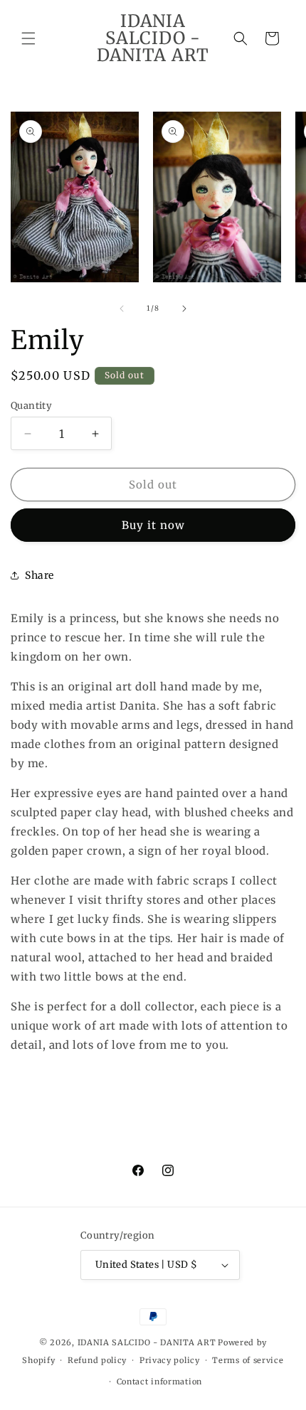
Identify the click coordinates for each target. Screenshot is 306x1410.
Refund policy (97, 1360)
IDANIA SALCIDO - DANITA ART (147, 1342)
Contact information (159, 1382)
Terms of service (247, 1360)
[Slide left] (121, 308)
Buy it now (153, 525)
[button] (28, 38)
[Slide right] (184, 308)
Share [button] (39, 575)
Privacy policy (169, 1360)
